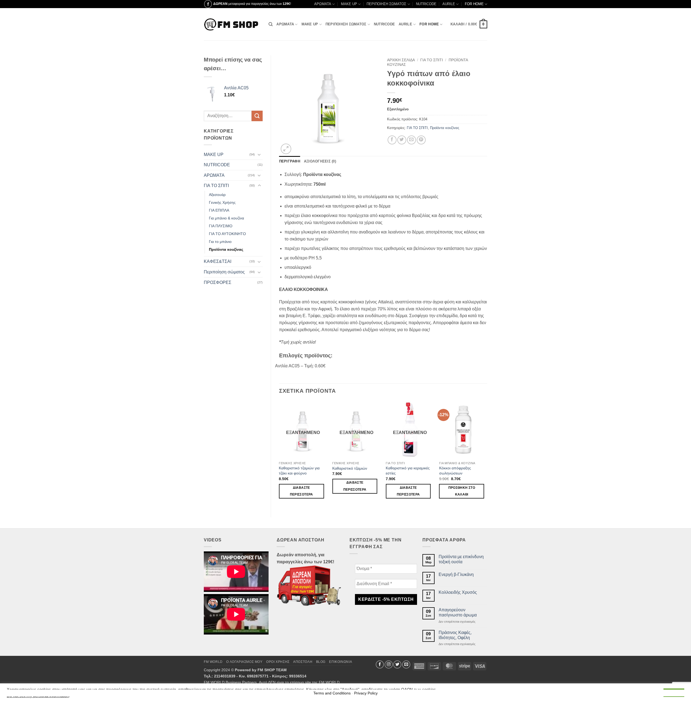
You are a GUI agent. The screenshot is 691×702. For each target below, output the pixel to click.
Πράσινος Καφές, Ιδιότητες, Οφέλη (455, 635)
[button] (468, 24)
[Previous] (279, 454)
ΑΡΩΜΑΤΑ (322, 4)
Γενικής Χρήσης (222, 202)
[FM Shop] (232, 24)
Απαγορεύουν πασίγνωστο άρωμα (458, 612)
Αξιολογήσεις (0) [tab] (320, 161)
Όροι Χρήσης (278, 662)
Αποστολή (302, 662)
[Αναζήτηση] (271, 24)
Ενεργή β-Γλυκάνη (456, 574)
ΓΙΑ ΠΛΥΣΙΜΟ (220, 226)
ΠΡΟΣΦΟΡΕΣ (217, 282)
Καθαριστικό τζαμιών (349, 468)
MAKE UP (349, 4)
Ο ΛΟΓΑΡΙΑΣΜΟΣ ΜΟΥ (244, 662)
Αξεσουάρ (217, 194)
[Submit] (257, 116)
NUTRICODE (426, 4)
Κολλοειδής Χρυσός (458, 592)
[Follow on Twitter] (397, 664)
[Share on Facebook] (392, 139)
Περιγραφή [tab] (289, 161)
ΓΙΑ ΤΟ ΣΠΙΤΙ (216, 185)
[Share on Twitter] (401, 139)
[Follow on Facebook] (208, 4)
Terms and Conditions (332, 693)
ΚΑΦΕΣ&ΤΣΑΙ (217, 261)
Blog (321, 662)
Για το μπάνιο (220, 241)
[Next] (487, 454)
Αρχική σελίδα (401, 60)
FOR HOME (474, 4)
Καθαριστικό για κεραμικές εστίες (408, 470)
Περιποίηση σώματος (224, 272)
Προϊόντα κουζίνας (226, 249)
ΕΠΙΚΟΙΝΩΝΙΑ (340, 662)
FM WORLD (213, 662)
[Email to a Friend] (411, 139)
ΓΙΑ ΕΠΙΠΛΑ (219, 210)
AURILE (448, 4)
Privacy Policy (366, 693)
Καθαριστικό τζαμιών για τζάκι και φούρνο (299, 470)
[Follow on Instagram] (389, 664)
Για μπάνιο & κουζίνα (226, 218)
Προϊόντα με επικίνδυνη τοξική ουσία (461, 559)
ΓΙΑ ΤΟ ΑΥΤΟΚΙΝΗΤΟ (227, 234)
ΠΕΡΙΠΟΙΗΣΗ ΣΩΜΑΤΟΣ (386, 4)
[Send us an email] (406, 664)
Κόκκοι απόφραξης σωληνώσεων (455, 470)
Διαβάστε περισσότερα (301, 491)
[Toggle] (259, 154)
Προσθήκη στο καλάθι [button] (461, 491)
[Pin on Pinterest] (421, 139)
